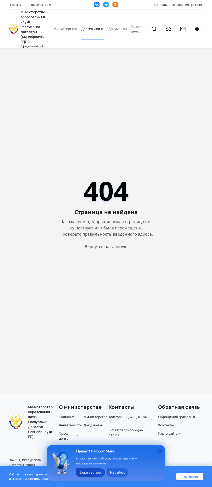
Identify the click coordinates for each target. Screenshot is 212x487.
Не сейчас (117, 472)
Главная (65, 417)
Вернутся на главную (106, 246)
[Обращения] (183, 29)
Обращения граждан (187, 5)
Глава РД (16, 5)
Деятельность (92, 28)
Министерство (65, 28)
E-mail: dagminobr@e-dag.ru (125, 432)
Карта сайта (168, 433)
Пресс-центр (136, 29)
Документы (117, 28)
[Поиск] (154, 29)
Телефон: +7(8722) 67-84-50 (128, 419)
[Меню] (197, 29)
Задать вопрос (91, 472)
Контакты (160, 5)
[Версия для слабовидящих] (168, 29)
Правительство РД (39, 5)
